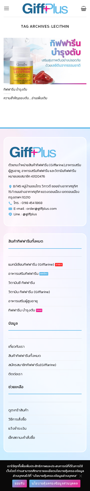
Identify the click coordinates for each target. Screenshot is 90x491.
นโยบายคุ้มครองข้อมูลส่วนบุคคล (55, 483)
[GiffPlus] (45, 8)
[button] (6, 8)
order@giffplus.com (41, 208)
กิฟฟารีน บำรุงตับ (15, 89)
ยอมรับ (19, 483)
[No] (80, 477)
